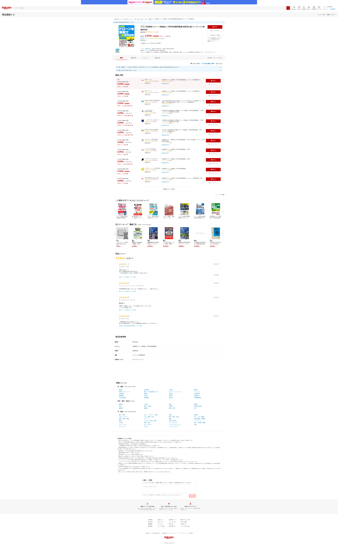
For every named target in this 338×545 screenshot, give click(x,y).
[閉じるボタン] (223, 22)
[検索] (288, 8)
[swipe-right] (222, 211)
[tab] (121, 58)
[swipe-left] (115, 211)
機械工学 (151, 19)
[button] (299, 8)
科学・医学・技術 (138, 19)
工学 (146, 19)
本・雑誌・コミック (128, 19)
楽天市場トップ (117, 19)
